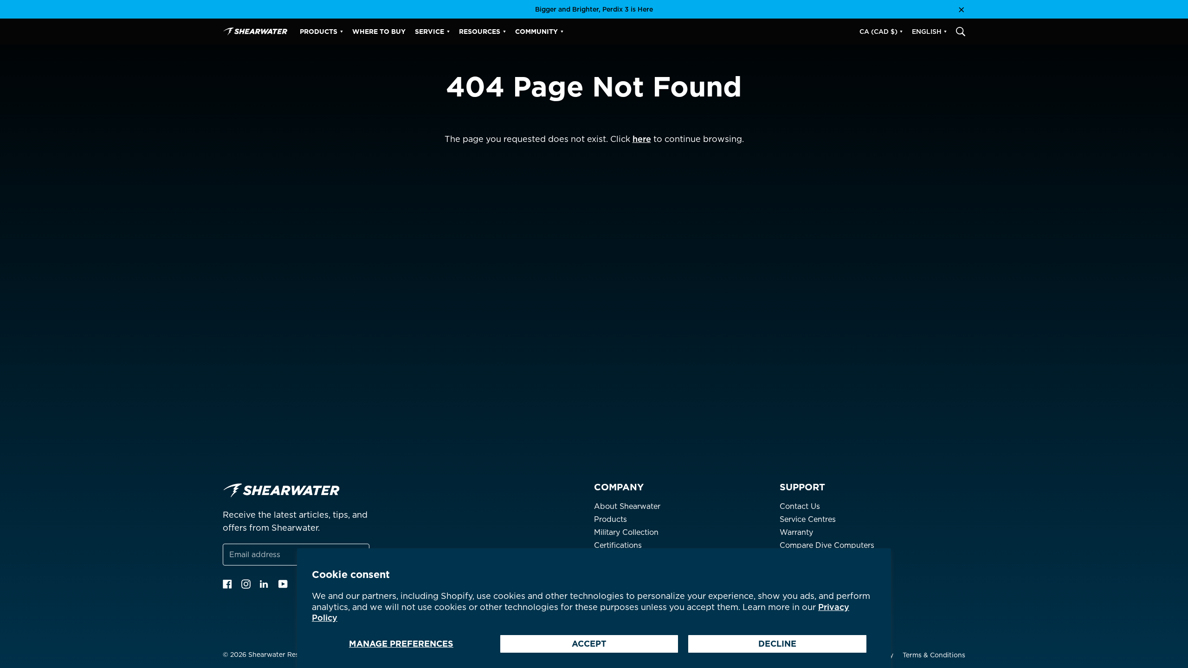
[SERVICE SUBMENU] (448, 31)
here (642, 139)
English (927, 31)
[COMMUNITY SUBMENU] (562, 31)
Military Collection (626, 532)
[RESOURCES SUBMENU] (504, 31)
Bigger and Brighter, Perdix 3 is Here (594, 9)
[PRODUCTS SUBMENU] (341, 31)
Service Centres (808, 519)
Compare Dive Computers (827, 545)
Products (610, 519)
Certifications (618, 545)
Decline (777, 644)
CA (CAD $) (878, 31)
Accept (589, 644)
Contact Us (800, 506)
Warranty (796, 532)
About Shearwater (627, 506)
